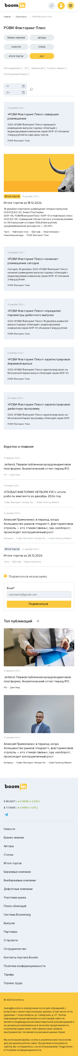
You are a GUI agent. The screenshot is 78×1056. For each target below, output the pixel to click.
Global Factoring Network (47, 502)
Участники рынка (15, 897)
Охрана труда (13, 983)
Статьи (41, 46)
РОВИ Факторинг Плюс (19, 141)
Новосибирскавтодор (13, 235)
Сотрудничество (15, 948)
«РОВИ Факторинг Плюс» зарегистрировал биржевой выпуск (39, 361)
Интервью (8, 538)
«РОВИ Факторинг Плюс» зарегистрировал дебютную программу (39, 406)
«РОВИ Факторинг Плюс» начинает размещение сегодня (33, 261)
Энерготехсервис (51, 232)
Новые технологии (32, 562)
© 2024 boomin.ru (14, 999)
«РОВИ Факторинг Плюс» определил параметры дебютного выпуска (34, 313)
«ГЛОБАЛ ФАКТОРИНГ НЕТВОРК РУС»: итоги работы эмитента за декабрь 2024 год (35, 494)
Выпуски (9, 923)
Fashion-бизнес (56, 68)
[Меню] (70, 5)
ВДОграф (36, 232)
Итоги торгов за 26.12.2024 (23, 555)
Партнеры (10, 931)
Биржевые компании (17, 871)
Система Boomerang (17, 914)
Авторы (42, 37)
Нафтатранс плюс (20, 232)
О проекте (11, 940)
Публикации (21, 17)
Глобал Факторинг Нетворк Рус (18, 502)
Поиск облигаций (15, 906)
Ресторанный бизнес (16, 74)
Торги (6, 232)
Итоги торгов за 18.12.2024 (23, 203)
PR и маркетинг (12, 68)
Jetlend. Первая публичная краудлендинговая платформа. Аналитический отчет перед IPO (37, 466)
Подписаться (38, 604)
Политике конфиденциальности (23, 1050)
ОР (26, 68)
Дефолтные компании (18, 888)
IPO (5, 475)
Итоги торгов (16, 56)
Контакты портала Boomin (21, 957)
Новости (16, 46)
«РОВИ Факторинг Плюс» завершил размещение (33, 116)
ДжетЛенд (15, 475)
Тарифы (9, 974)
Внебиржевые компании (20, 880)
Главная (7, 17)
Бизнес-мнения (16, 37)
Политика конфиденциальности (24, 966)
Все (42, 56)
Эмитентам (37, 68)
